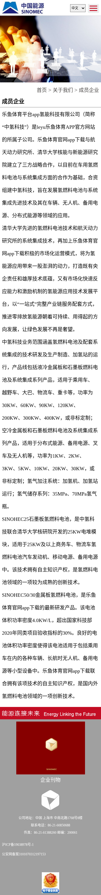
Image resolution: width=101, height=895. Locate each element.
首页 (42, 90)
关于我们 (63, 90)
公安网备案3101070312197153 (24, 854)
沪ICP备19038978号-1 (18, 845)
